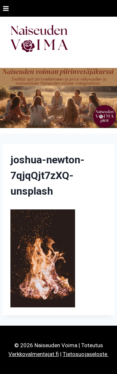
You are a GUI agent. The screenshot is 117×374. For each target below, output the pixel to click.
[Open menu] (6, 8)
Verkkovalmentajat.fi (33, 354)
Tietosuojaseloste (86, 354)
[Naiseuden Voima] (39, 39)
